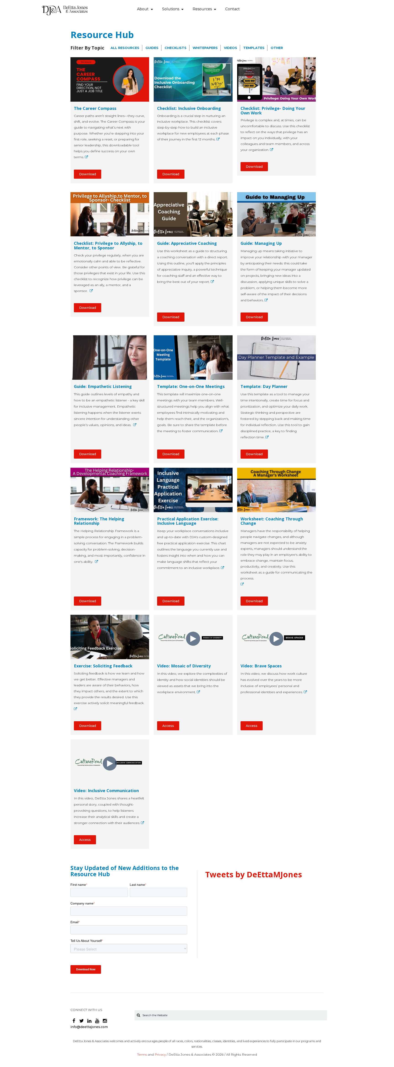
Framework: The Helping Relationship (99, 521)
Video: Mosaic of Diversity (184, 666)
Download (87, 174)
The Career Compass (95, 108)
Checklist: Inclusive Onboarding (189, 108)
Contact (232, 9)
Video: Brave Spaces (261, 666)
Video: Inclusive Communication (106, 790)
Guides (151, 48)
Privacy (160, 1054)
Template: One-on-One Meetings (191, 386)
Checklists (176, 48)
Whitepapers (205, 48)
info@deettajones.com (89, 1027)
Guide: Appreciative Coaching (187, 243)
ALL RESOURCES (125, 48)
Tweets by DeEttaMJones (253, 874)
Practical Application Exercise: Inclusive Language (187, 521)
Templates (253, 48)
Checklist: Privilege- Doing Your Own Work (273, 110)
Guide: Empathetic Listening (103, 386)
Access (168, 726)
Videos (230, 48)
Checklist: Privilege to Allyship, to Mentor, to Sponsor (108, 245)
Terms (142, 1054)
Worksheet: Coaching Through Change (272, 521)
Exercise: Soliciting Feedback (103, 666)
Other (277, 48)
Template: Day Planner (264, 386)
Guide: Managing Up (261, 243)
